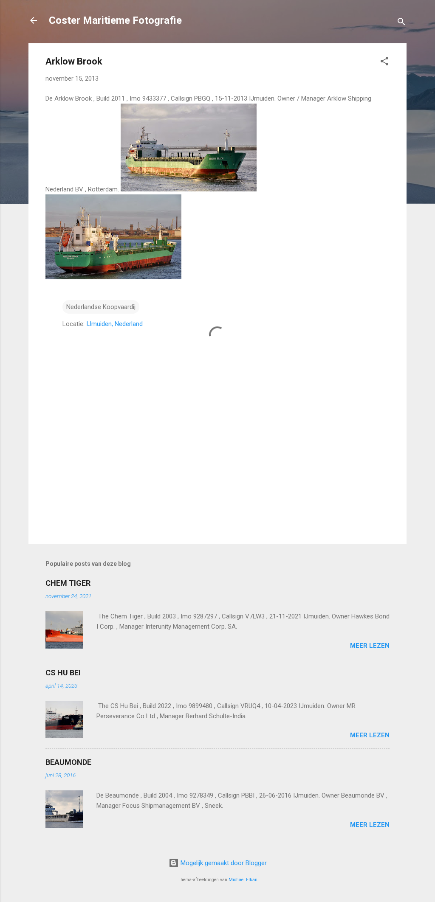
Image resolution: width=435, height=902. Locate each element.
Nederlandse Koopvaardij (101, 307)
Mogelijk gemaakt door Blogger (223, 863)
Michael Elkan (243, 879)
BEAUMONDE (68, 762)
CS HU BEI (63, 672)
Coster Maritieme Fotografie (115, 20)
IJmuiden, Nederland (114, 324)
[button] (384, 62)
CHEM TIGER (67, 583)
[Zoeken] (401, 23)
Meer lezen (370, 645)
